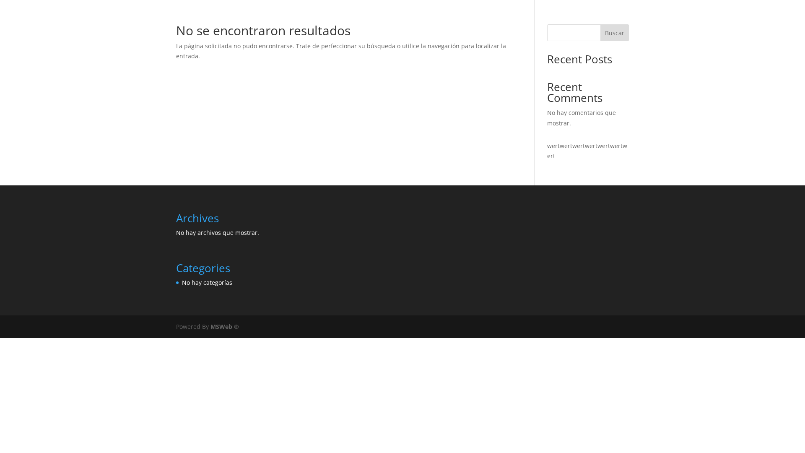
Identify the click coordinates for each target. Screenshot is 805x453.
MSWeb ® (224, 327)
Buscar (614, 33)
